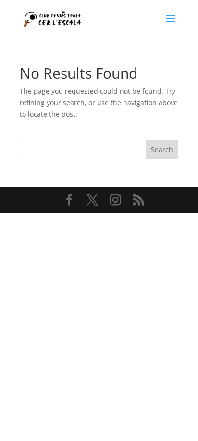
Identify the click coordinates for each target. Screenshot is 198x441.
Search (162, 149)
